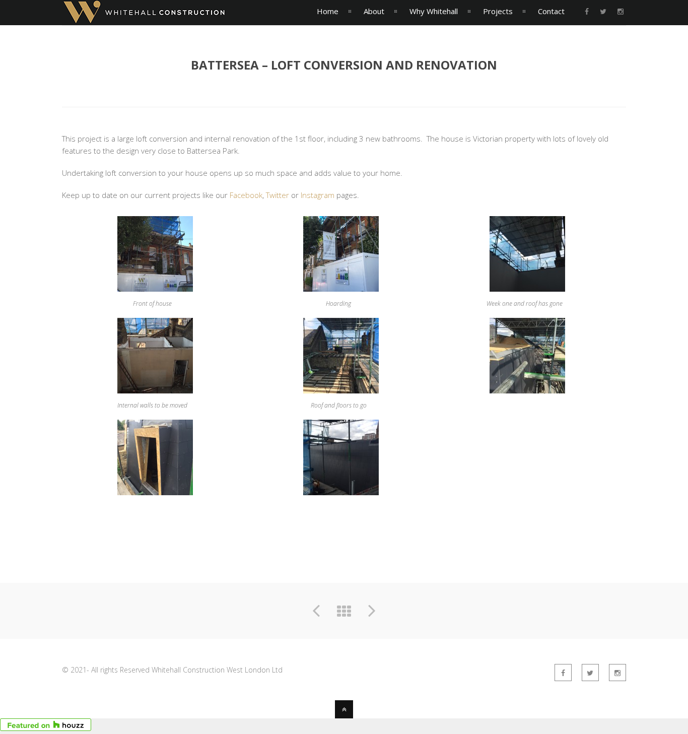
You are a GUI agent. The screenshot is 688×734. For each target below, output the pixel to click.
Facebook (246, 195)
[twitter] (603, 12)
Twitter (277, 195)
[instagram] (620, 12)
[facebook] (586, 12)
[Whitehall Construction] (144, 19)
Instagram (317, 195)
